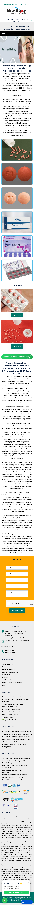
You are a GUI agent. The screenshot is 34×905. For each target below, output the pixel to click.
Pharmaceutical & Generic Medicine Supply (16, 731)
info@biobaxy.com (7, 646)
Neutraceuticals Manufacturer (12, 712)
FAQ (3, 685)
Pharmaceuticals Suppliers (11, 709)
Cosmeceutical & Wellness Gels (12, 777)
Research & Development (10, 672)
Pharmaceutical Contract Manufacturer (15, 697)
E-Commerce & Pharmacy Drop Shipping (16, 737)
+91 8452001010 (9, 651)
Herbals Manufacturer (9, 707)
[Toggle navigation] (3, 33)
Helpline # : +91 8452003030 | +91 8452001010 (17, 20)
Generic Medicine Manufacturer (12, 704)
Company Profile (7, 664)
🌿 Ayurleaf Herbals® (9, 720)
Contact (16, 4)
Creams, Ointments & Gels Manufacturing (16, 739)
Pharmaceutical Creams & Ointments (15, 775)
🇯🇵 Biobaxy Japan (8, 717)
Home (8, 4)
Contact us (6, 675)
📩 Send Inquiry (27, 902)
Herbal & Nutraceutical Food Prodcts (14, 780)
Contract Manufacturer (10, 715)
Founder (5, 677)
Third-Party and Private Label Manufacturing (17, 734)
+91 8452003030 (10, 653)
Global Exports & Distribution (11, 742)
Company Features (8, 669)
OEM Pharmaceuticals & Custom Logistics (16, 758)
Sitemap (25, 4)
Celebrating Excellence (9, 680)
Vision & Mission (7, 667)
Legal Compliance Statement (12, 683)
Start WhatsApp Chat (16, 892)
